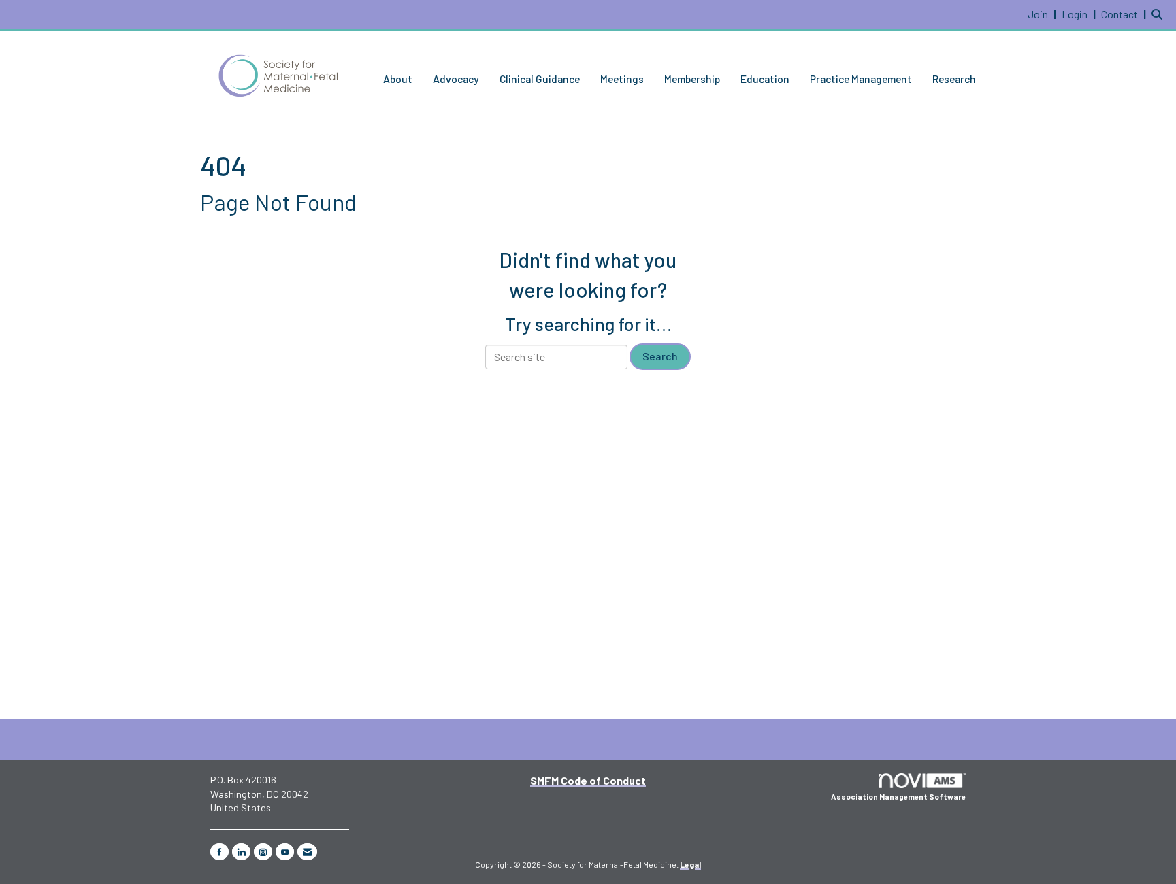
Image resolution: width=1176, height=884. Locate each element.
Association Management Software (898, 796)
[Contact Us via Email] (307, 851)
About (397, 78)
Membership (692, 78)
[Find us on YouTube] (285, 851)
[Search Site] (1159, 13)
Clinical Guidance (540, 78)
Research (954, 78)
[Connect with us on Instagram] (263, 851)
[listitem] (1044, 13)
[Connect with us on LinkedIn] (241, 851)
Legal (690, 864)
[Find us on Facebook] (219, 851)
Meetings (622, 78)
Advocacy (456, 78)
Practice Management (861, 78)
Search (660, 356)
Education (764, 78)
